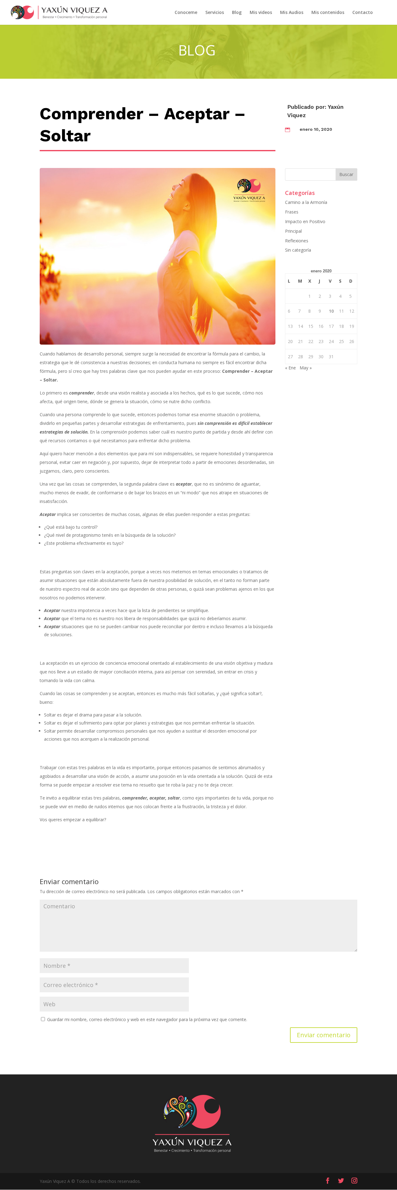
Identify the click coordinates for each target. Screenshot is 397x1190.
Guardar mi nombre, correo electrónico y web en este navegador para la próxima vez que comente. (147, 1019)
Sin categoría (298, 250)
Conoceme (186, 12)
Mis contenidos (327, 12)
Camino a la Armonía (306, 202)
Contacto (362, 12)
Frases (291, 212)
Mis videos (261, 12)
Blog (237, 12)
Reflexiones (296, 241)
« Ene (290, 368)
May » (306, 368)
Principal (293, 231)
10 (331, 311)
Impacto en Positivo (305, 221)
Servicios (214, 12)
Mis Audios (291, 12)
